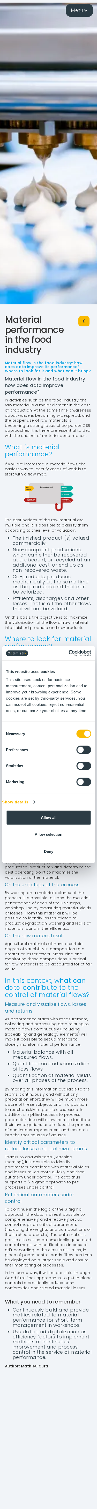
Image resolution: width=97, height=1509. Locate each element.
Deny (48, 851)
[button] (79, 10)
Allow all (48, 817)
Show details (15, 802)
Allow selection (48, 834)
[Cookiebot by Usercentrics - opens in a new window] (69, 653)
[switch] (83, 750)
